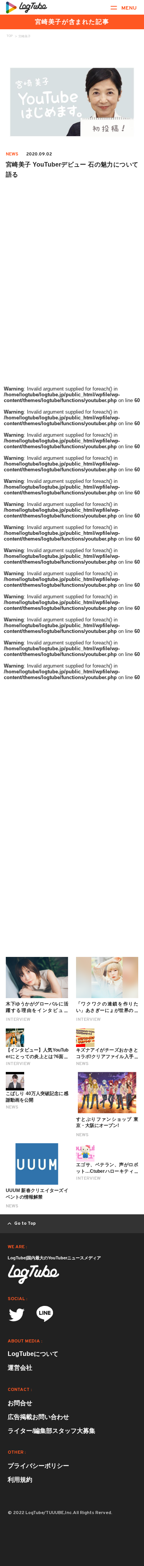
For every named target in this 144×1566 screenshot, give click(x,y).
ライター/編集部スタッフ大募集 (51, 1430)
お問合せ (20, 1403)
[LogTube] (26, 7)
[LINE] (44, 1317)
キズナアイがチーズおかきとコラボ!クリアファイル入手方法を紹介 (107, 1056)
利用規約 (20, 1479)
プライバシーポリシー (38, 1465)
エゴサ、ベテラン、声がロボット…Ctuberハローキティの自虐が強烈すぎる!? (107, 1171)
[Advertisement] (72, 307)
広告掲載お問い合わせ (38, 1417)
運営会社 (20, 1367)
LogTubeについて (33, 1354)
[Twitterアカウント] (17, 1315)
